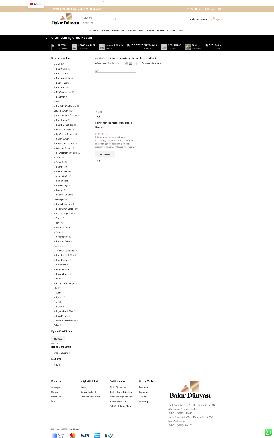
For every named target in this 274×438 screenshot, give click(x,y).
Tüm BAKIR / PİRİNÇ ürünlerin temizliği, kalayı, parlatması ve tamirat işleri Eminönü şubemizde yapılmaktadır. (49, 1)
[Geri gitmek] (47, 39)
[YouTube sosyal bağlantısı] (196, 9)
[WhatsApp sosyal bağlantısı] (200, 9)
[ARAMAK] (115, 19)
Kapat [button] (101, 1)
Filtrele (58, 339)
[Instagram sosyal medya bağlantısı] (192, 9)
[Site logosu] (65, 19)
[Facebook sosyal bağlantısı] (188, 9)
